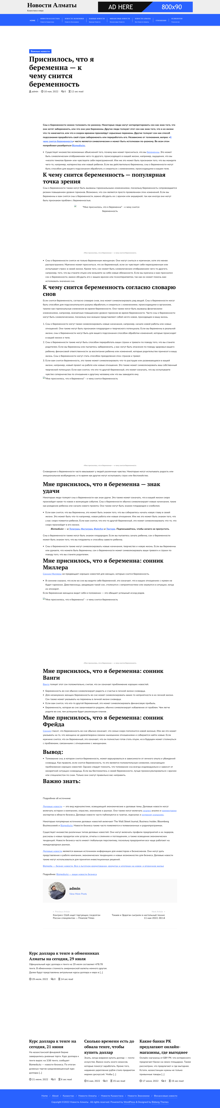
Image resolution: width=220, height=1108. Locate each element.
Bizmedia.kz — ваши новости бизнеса (76, 874)
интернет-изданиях (153, 814)
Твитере (110, 528)
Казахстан (68, 1095)
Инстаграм (86, 528)
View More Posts (78, 893)
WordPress (129, 1102)
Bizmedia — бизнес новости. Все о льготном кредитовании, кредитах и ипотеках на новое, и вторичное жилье (103, 866)
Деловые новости (52, 806)
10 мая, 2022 (51, 91)
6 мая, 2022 (94, 1080)
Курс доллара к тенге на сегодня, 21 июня (52, 1043)
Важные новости (40, 51)
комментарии (169, 810)
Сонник (47, 730)
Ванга (46, 684)
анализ (147, 810)
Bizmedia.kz (78, 145)
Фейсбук (98, 528)
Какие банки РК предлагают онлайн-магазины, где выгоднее (164, 1046)
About (55, 1095)
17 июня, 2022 (150, 1080)
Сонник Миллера (52, 573)
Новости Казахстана (112, 1095)
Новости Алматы (87, 1095)
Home (45, 1095)
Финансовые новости (165, 1095)
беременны (153, 152)
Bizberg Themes (160, 1102)
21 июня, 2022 (40, 1079)
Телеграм (74, 528)
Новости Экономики (139, 1095)
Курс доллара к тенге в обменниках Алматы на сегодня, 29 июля (64, 956)
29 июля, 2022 (40, 979)
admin (35, 91)
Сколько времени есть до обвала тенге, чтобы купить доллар (109, 1046)
